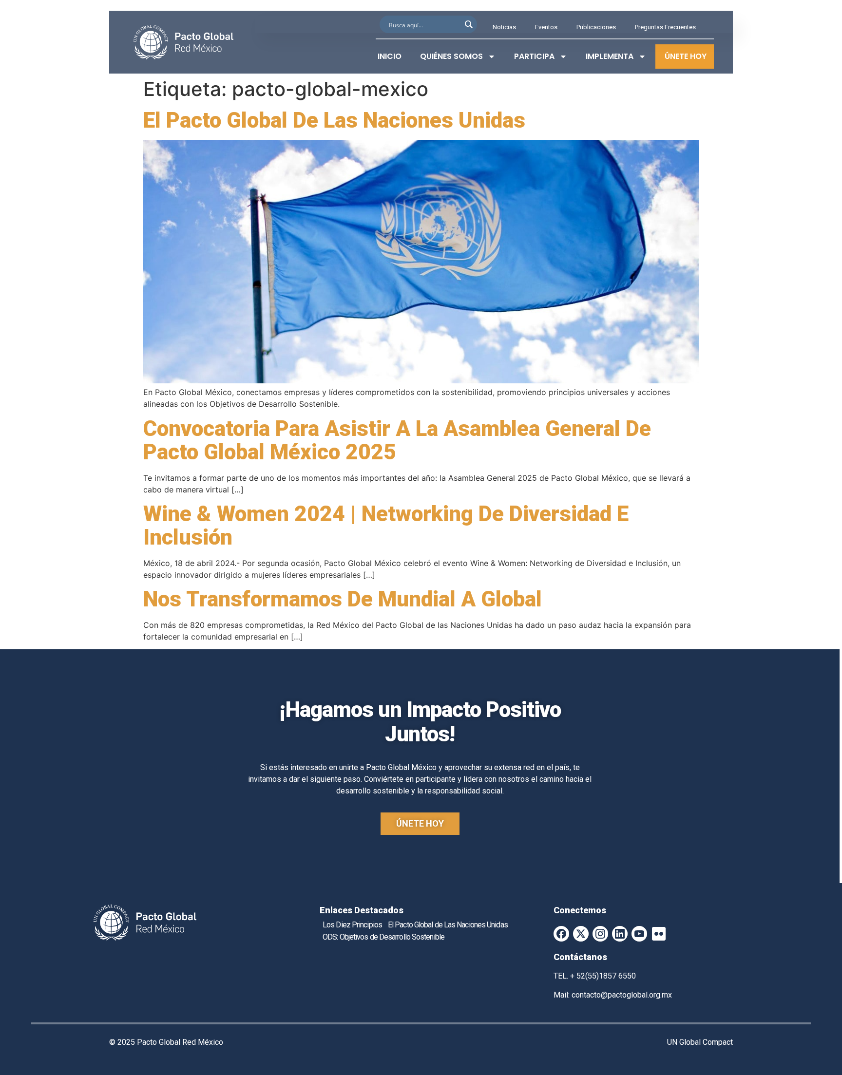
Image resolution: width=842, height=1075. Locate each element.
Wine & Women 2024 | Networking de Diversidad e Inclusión (386, 525)
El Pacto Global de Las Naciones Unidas (334, 120)
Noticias (504, 27)
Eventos (546, 27)
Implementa (609, 56)
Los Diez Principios (352, 924)
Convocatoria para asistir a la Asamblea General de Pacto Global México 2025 (397, 440)
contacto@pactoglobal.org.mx (622, 995)
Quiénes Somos (451, 56)
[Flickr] (659, 934)
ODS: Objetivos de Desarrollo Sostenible (383, 937)
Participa (534, 56)
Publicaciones (596, 27)
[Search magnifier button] (468, 24)
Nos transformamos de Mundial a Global (342, 599)
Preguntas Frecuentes (665, 27)
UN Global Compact (700, 1042)
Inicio (390, 56)
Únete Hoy (686, 56)
